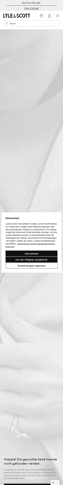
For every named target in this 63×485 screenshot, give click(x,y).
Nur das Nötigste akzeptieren (31, 259)
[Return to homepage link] (16, 16)
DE (53, 482)
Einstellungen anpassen (32, 265)
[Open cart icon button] (41, 16)
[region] (31, 242)
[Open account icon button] (50, 16)
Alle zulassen (31, 253)
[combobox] (55, 482)
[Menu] (58, 16)
